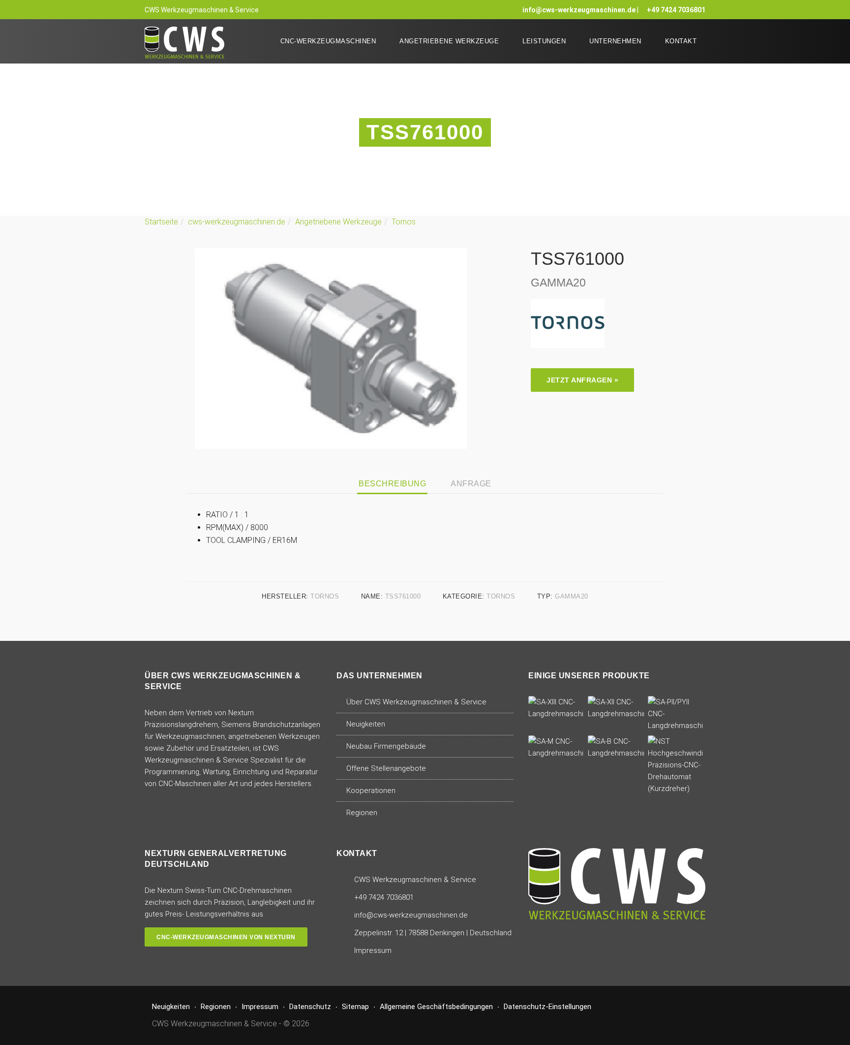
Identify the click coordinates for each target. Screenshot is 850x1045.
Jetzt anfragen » (582, 380)
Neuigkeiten (365, 724)
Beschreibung (392, 483)
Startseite (161, 221)
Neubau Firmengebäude (386, 746)
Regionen (361, 812)
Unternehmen (615, 41)
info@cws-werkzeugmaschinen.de (579, 10)
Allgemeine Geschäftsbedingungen (436, 1006)
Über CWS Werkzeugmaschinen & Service (416, 701)
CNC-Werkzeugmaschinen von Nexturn (226, 937)
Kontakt (681, 41)
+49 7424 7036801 (676, 10)
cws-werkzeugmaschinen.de (236, 221)
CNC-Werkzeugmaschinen (328, 41)
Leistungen (544, 41)
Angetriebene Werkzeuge (449, 41)
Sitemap (355, 1006)
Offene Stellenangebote (386, 768)
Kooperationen (370, 790)
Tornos (404, 221)
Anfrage (471, 483)
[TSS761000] (331, 347)
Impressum (373, 950)
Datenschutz (310, 1006)
